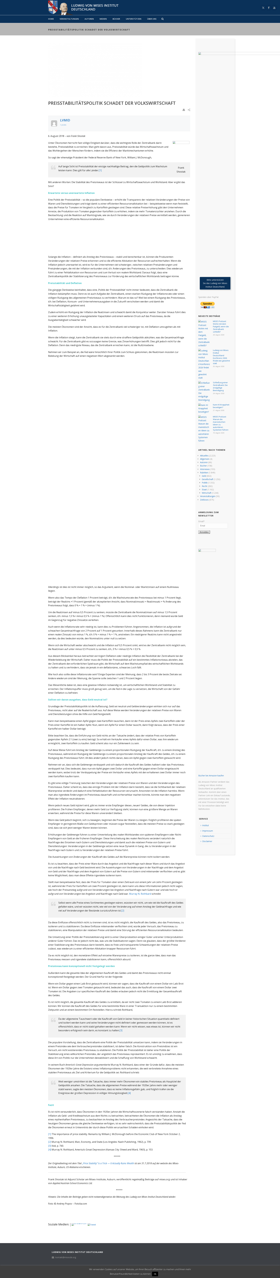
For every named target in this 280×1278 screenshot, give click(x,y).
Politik (205, 482)
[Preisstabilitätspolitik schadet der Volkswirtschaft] (119, 70)
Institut (205, 825)
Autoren (89, 19)
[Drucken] (184, 109)
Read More (164, 1273)
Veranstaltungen (69, 19)
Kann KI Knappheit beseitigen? (221, 406)
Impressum (207, 830)
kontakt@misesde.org (65, 1257)
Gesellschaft (207, 479)
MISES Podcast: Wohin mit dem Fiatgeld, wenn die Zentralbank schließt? (221, 326)
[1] (100, 170)
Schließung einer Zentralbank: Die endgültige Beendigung (220, 386)
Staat (204, 489)
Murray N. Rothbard (140, 893)
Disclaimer (207, 841)
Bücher (116, 19)
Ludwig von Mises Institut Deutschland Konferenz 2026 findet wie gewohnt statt (221, 357)
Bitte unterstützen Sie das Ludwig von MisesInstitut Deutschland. (215, 283)
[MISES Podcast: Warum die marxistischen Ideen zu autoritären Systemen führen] (204, 429)
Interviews (205, 469)
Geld (204, 476)
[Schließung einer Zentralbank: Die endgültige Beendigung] (204, 391)
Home (51, 19)
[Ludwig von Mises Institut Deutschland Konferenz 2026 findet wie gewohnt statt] (204, 364)
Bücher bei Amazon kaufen (211, 775)
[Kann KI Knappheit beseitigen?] (204, 408)
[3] (120, 1030)
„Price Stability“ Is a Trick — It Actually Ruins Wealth (108, 1163)
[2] (122, 910)
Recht (204, 486)
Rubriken (204, 472)
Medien (103, 19)
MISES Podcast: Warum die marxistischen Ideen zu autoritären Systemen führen (220, 423)
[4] (129, 1093)
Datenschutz (208, 836)
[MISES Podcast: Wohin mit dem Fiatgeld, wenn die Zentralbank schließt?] (204, 333)
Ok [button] (155, 1274)
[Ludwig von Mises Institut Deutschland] (82, 7)
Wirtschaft (206, 492)
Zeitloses (204, 499)
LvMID (65, 120)
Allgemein (204, 459)
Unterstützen (133, 19)
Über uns (151, 19)
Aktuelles (204, 455)
